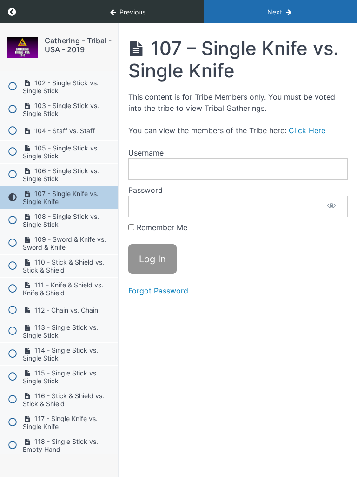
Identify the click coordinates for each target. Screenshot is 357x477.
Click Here (307, 130)
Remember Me (160, 227)
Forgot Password (158, 290)
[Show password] (331, 206)
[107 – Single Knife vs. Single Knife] (22, 47)
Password (145, 190)
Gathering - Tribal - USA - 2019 (78, 45)
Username (146, 152)
